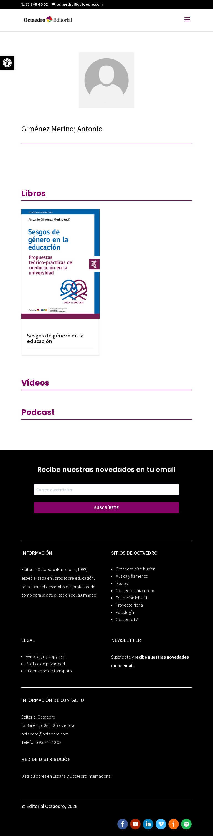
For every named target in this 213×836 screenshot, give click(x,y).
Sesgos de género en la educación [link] (55, 338)
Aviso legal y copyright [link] (46, 656)
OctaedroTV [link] (127, 619)
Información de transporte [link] (49, 671)
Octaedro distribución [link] (135, 569)
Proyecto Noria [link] (129, 605)
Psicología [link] (125, 612)
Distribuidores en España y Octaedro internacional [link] (66, 776)
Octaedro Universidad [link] (135, 591)
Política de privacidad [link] (45, 664)
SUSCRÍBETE (106, 507)
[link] (7, 63)
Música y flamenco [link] (132, 576)
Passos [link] (122, 583)
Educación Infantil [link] (131, 598)
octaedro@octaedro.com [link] (45, 734)
